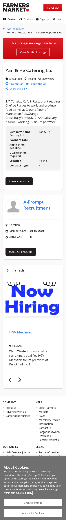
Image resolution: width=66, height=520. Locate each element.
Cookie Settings (33, 502)
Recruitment (25, 32)
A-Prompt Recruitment (36, 205)
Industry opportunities (49, 32)
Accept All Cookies (33, 513)
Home (10, 32)
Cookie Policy (24, 492)
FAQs (42, 415)
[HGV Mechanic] (32, 300)
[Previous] (10, 380)
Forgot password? (49, 432)
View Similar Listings (33, 52)
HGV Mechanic (20, 332)
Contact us (45, 428)
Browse (11, 19)
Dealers (28, 19)
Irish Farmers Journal (18, 452)
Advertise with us (16, 411)
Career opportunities (18, 415)
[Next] (19, 380)
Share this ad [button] (17, 88)
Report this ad (38, 84)
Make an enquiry (19, 181)
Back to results (15, 29)
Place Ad (53, 7)
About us (11, 407)
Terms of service (49, 452)
